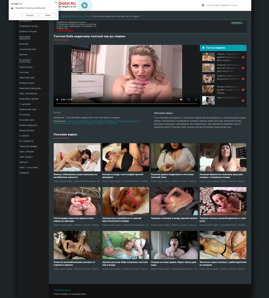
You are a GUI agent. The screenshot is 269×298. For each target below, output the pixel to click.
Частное (23, 72)
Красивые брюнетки (24, 38)
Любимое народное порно (71, 22)
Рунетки (23, 44)
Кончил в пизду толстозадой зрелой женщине (122, 176)
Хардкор (24, 173)
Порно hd (62, 28)
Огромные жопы (28, 26)
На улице (24, 115)
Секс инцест (26, 157)
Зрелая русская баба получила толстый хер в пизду (125, 263)
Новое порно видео (77, 121)
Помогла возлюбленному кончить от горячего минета (74, 263)
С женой (24, 136)
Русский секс (26, 120)
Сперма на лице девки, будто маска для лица (173, 263)
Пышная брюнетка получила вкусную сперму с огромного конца (221, 176)
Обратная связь (62, 290)
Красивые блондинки (103, 121)
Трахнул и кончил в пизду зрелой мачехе (174, 218)
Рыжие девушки (28, 125)
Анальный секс (27, 49)
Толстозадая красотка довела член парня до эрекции (74, 219)
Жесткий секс (27, 78)
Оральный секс (28, 109)
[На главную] (73, 5)
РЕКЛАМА (237, 23)
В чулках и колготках (25, 61)
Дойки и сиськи (28, 31)
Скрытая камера (28, 146)
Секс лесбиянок (28, 94)
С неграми (25, 104)
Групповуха (25, 67)
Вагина (23, 55)
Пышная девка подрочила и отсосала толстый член (172, 176)
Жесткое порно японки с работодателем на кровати (223, 263)
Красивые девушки (30, 88)
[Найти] (203, 5)
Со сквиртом (26, 141)
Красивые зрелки (29, 99)
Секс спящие (26, 152)
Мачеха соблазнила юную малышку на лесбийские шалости (75, 176)
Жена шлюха (26, 131)
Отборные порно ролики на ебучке (76, 24)
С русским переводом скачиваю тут (76, 26)
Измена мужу (26, 83)
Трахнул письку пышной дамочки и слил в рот (223, 219)
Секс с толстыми (28, 167)
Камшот (23, 162)
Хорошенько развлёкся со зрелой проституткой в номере (121, 219)
